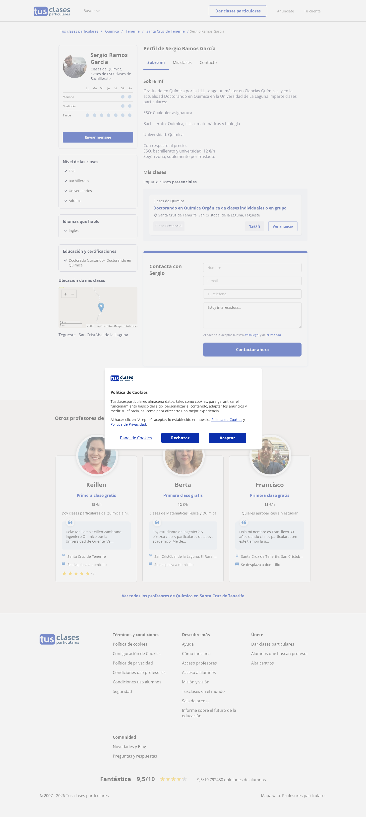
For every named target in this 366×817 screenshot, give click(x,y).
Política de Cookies (226, 419)
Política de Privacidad (128, 424)
